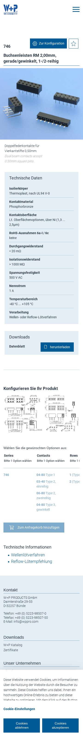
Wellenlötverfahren (28, 554)
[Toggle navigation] (76, 9)
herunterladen (60, 347)
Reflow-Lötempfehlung (31, 561)
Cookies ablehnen (22, 725)
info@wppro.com (26, 621)
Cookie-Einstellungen (19, 709)
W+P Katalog (12, 645)
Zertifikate (10, 650)
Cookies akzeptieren (60, 725)
